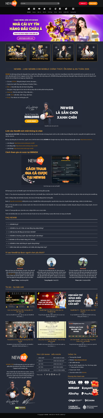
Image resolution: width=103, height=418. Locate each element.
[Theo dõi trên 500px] (57, 374)
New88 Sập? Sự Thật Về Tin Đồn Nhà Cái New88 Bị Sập (51, 311)
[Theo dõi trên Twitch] (59, 374)
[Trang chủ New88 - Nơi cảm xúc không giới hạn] (12, 3)
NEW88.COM (9, 364)
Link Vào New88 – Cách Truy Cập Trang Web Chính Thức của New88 (83, 340)
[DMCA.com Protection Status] (20, 407)
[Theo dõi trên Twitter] (47, 374)
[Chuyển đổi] (7, 224)
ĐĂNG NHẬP (93, 3)
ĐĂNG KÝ (83, 3)
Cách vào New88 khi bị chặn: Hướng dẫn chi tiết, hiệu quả (20, 311)
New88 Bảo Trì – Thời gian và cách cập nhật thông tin (82, 311)
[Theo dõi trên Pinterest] (49, 374)
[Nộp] (58, 3)
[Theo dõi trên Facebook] (44, 374)
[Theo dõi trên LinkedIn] (52, 374)
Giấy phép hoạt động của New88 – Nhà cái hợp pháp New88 (51, 340)
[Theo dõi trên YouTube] (54, 374)
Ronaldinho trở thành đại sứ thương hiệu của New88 (20, 340)
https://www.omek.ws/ (86, 139)
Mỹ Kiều (84, 372)
